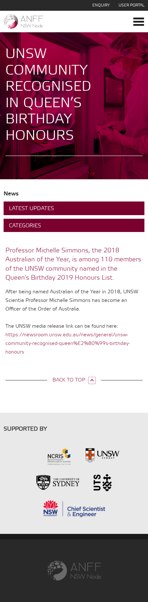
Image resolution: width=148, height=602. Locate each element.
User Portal (131, 5)
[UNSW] (102, 456)
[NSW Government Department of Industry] (74, 508)
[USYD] (58, 482)
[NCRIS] (49, 456)
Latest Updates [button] (31, 208)
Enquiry (101, 5)
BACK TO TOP (68, 380)
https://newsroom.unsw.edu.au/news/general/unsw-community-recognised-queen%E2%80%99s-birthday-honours (67, 343)
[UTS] (102, 482)
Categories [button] (25, 226)
